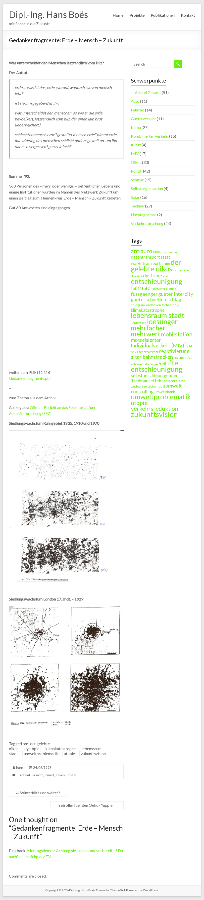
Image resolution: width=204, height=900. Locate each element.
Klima (136, 127)
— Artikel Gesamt (146, 92)
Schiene (137, 179)
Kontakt (188, 15)
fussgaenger (144, 294)
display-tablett (182, 270)
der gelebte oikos (156, 265)
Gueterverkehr (143, 118)
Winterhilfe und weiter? (37, 792)
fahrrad (141, 287)
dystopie (31, 748)
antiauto (141, 250)
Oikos (60, 775)
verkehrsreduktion (154, 408)
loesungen (163, 321)
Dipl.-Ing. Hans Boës (48, 14)
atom (157, 252)
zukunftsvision (93, 753)
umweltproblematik (41, 753)
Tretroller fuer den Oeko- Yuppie (87, 805)
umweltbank (164, 392)
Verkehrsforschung (147, 223)
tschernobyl (156, 386)
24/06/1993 (42, 767)
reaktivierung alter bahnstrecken (160, 354)
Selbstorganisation (147, 188)
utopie (69, 753)
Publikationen (163, 15)
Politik (71, 775)
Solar (135, 197)
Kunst (49, 775)
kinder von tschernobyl (162, 305)
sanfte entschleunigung (156, 365)
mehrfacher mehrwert (148, 331)
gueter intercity (175, 294)
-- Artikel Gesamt (29, 775)
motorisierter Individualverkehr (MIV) (157, 342)
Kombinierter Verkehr (149, 136)
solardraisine (174, 381)
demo (165, 264)
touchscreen (139, 386)
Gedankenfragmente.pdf (30, 378)
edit (165, 276)
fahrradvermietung (164, 288)
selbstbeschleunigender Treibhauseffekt (154, 378)
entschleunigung (156, 281)
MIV (135, 153)
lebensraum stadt (157, 315)
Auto (135, 101)
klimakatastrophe (60, 748)
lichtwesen (138, 323)
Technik (137, 205)
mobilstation (176, 334)
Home (118, 15)
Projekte (137, 15)
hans (20, 767)
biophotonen (169, 252)
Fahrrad (137, 109)
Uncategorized (143, 214)
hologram (138, 305)
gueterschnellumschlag (156, 299)
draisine (136, 276)
